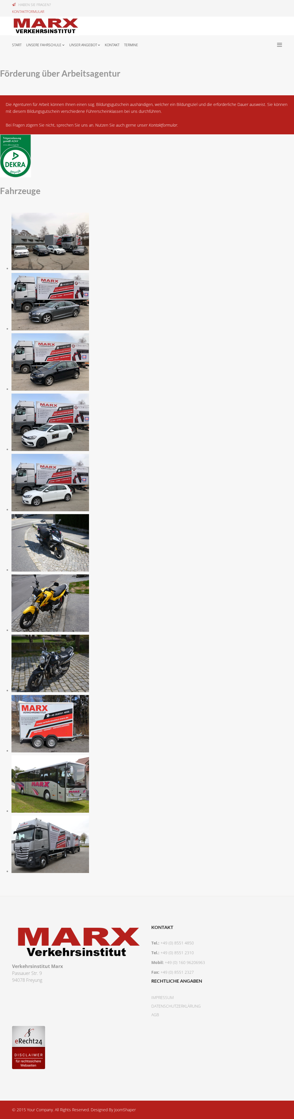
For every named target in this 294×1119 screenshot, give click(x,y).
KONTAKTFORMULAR (28, 11)
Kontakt (112, 44)
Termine (131, 44)
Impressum (162, 997)
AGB (155, 1014)
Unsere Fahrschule (43, 44)
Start (17, 44)
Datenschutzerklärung (176, 1006)
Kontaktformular (163, 125)
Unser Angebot (83, 44)
